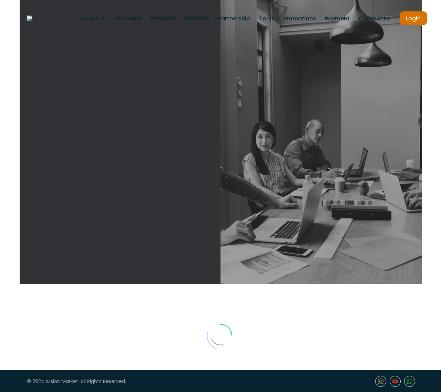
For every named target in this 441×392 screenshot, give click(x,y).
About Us (93, 18)
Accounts (128, 18)
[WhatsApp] (409, 381)
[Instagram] (380, 381)
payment (337, 18)
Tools (267, 18)
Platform (197, 18)
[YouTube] (395, 381)
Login (413, 18)
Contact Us (375, 18)
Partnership (234, 18)
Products (163, 18)
